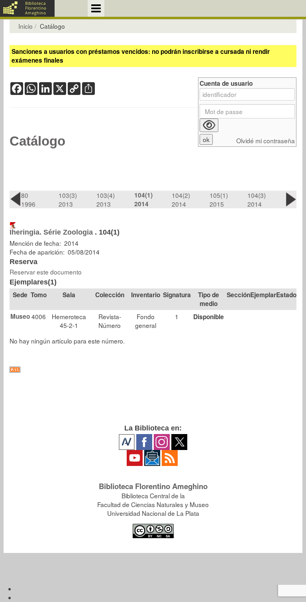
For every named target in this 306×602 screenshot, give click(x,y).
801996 (28, 199)
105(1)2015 (219, 199)
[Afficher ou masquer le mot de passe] (209, 125)
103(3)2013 (68, 199)
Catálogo (37, 141)
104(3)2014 (256, 199)
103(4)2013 (105, 199)
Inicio (25, 26)
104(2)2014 (181, 199)
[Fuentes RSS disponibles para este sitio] (153, 370)
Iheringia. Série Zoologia (51, 232)
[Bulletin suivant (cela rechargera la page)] (290, 199)
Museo (20, 316)
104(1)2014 (143, 199)
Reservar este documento (46, 271)
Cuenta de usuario (226, 83)
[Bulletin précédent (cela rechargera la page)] (15, 199)
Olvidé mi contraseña (265, 140)
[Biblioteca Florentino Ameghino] (27, 8)
